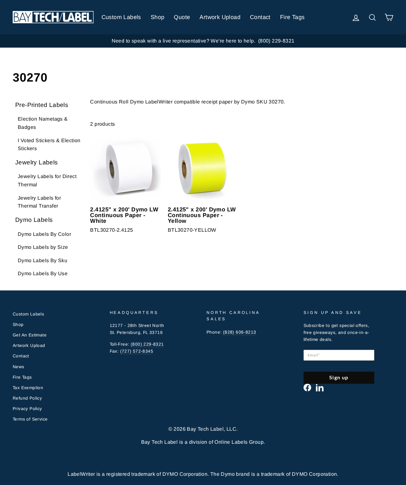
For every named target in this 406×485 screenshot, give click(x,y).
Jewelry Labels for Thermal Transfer (39, 202)
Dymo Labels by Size (43, 247)
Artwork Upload (220, 17)
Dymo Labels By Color (44, 234)
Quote (182, 17)
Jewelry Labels (36, 162)
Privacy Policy (27, 408)
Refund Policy (27, 398)
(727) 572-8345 (137, 351)
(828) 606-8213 (239, 332)
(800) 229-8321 (147, 344)
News (18, 366)
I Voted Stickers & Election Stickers (49, 144)
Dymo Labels (34, 219)
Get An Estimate (30, 335)
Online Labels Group (239, 442)
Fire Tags (292, 17)
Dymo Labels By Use (43, 273)
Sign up (338, 377)
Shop (158, 17)
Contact (260, 17)
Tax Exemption (28, 387)
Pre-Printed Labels (41, 105)
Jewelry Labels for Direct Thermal (47, 180)
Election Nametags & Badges (43, 123)
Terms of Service (30, 419)
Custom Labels (121, 17)
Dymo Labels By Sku (42, 260)
